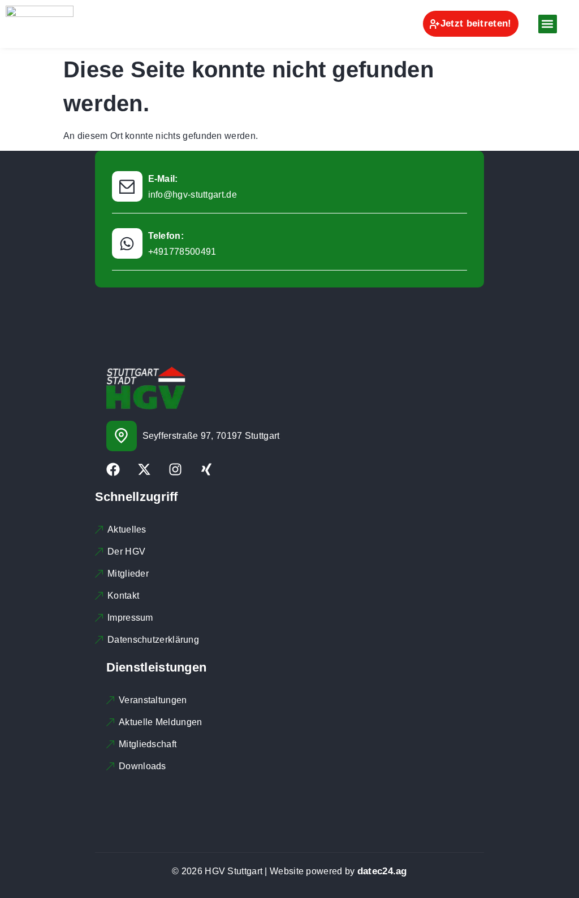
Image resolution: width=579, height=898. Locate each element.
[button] (547, 24)
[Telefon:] (127, 243)
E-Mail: (163, 179)
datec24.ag (382, 871)
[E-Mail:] (127, 186)
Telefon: (166, 236)
